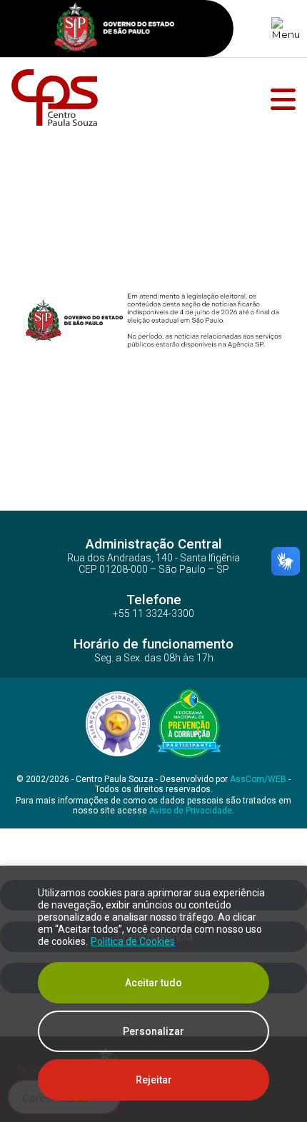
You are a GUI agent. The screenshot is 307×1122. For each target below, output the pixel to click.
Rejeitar (154, 1080)
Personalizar (153, 1031)
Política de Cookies (133, 941)
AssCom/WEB (258, 779)
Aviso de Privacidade (190, 811)
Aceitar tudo (153, 982)
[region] (153, 994)
